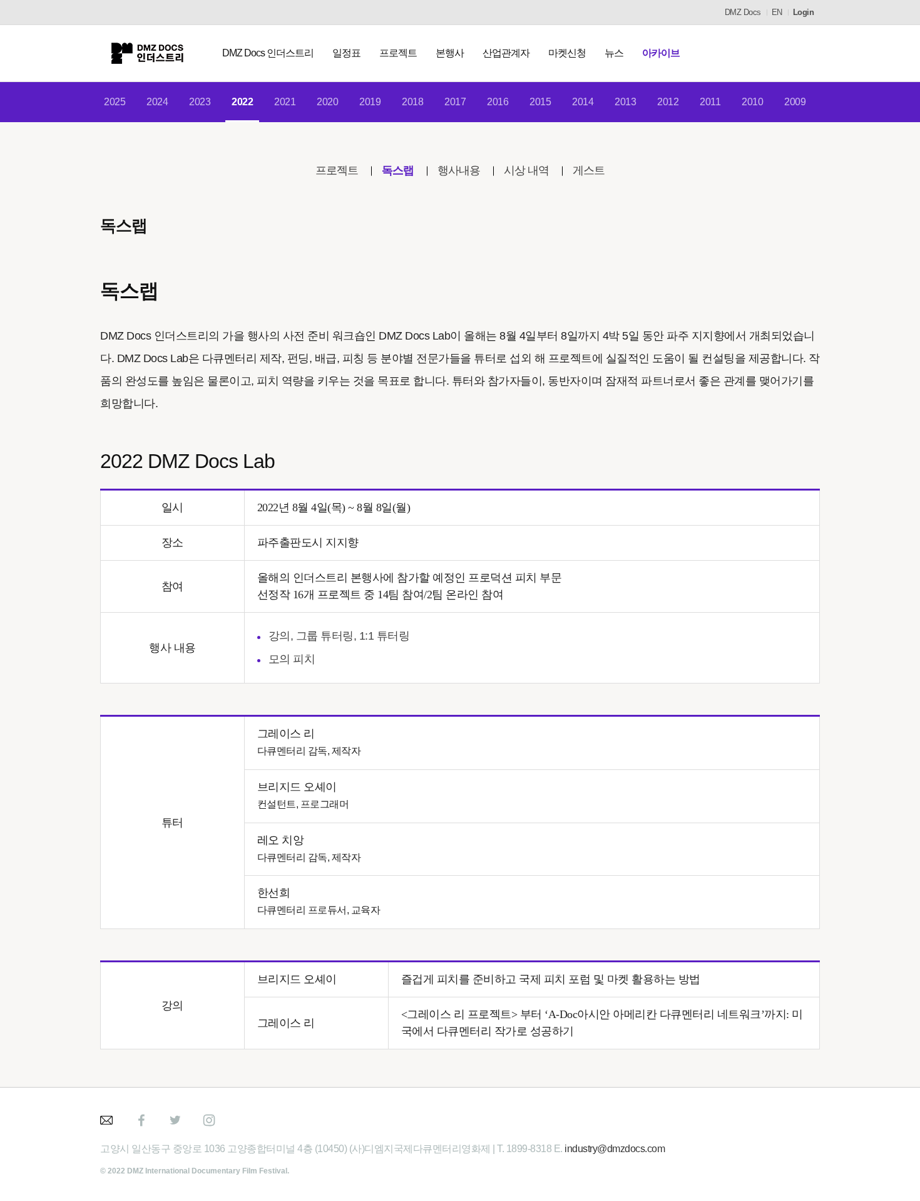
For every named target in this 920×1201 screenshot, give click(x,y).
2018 (412, 101)
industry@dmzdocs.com (615, 1148)
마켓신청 (567, 53)
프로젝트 (398, 53)
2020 (327, 101)
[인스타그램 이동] (209, 1120)
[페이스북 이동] (141, 1120)
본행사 (450, 53)
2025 (114, 101)
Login (803, 12)
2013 (625, 101)
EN (777, 12)
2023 (199, 101)
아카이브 (661, 53)
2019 (370, 101)
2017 (455, 101)
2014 (582, 101)
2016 (497, 101)
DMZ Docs (743, 12)
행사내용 (458, 170)
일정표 (346, 53)
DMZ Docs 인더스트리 (268, 53)
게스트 (589, 170)
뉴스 (614, 53)
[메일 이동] (107, 1120)
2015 (540, 101)
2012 (667, 101)
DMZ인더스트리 (147, 53)
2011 (710, 101)
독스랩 (398, 170)
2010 (752, 101)
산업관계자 (506, 53)
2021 (284, 101)
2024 (157, 101)
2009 (794, 101)
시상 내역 (526, 170)
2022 (242, 101)
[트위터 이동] (175, 1120)
